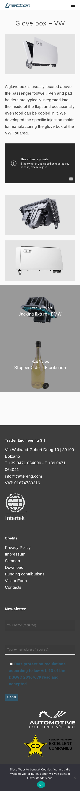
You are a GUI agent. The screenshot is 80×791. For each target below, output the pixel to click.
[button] (73, 5)
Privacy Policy (18, 547)
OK (41, 784)
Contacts (13, 587)
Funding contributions (25, 574)
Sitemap (12, 561)
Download (14, 567)
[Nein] (75, 777)
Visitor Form (16, 580)
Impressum (15, 554)
